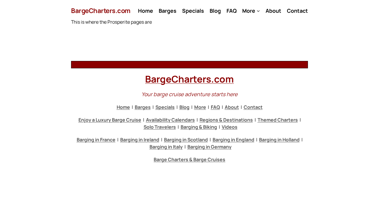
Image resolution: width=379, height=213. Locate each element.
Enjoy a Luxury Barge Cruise (109, 120)
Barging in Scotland (186, 139)
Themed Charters (278, 120)
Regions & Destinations (226, 120)
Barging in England (233, 139)
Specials (165, 107)
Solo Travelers (160, 127)
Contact (253, 107)
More (200, 107)
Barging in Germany (209, 146)
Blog (184, 107)
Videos (229, 127)
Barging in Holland (279, 139)
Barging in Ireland (139, 139)
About (232, 107)
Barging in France (96, 139)
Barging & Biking (199, 127)
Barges (143, 107)
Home (123, 107)
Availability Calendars (170, 120)
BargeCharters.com (101, 10)
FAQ (215, 107)
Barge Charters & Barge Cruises (189, 159)
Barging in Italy (166, 146)
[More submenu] (258, 10)
